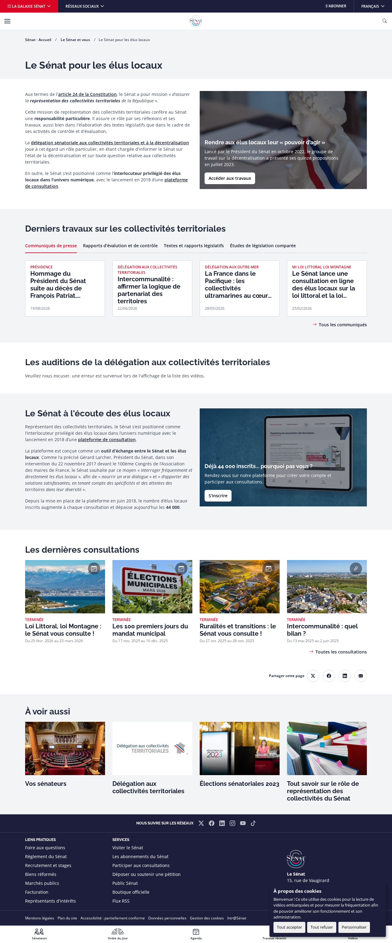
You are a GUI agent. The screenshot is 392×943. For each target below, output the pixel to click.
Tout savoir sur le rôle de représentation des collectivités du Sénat (323, 791)
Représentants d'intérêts (50, 901)
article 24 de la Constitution (87, 94)
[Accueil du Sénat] (196, 21)
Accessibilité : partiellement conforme (113, 918)
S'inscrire (218, 495)
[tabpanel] (196, 285)
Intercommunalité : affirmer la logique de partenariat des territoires (149, 290)
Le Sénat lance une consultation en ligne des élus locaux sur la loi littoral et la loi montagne (323, 284)
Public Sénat (125, 883)
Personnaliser (354, 927)
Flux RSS (121, 901)
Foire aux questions (45, 847)
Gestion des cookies (207, 918)
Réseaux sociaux (83, 6)
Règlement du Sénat (46, 856)
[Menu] (7, 21)
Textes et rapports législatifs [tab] (194, 245)
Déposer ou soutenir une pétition (146, 874)
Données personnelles (167, 918)
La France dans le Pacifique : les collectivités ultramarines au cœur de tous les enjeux (236, 284)
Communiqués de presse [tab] (51, 245)
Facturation (36, 892)
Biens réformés (40, 874)
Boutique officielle (130, 892)
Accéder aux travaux (230, 178)
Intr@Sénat (236, 918)
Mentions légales (39, 918)
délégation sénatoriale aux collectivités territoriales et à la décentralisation (110, 143)
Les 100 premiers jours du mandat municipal (150, 630)
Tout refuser (322, 927)
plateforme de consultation (107, 439)
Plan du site (67, 918)
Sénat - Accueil (38, 39)
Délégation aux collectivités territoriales (148, 787)
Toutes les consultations (341, 652)
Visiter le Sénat (127, 847)
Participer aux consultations (141, 865)
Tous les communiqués (343, 325)
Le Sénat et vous (75, 39)
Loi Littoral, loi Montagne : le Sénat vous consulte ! (63, 630)
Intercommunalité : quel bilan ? (322, 630)
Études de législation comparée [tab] (263, 245)
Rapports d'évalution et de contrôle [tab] (120, 245)
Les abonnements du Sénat (140, 856)
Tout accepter (289, 927)
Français (376, 6)
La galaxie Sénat (28, 6)
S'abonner (336, 6)
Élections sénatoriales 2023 (239, 783)
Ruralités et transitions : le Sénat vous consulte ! (238, 630)
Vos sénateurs (45, 783)
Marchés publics (42, 883)
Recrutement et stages (48, 865)
